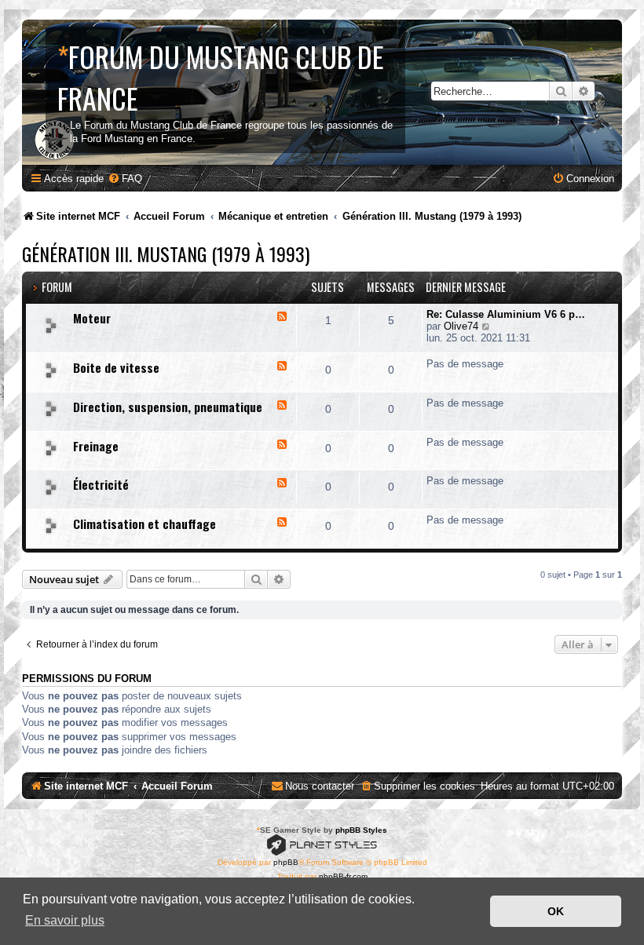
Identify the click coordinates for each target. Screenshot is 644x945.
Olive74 (461, 326)
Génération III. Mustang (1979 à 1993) (165, 253)
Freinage (96, 445)
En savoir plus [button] (64, 920)
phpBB (285, 862)
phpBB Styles (361, 830)
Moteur (92, 317)
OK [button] (555, 911)
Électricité (101, 484)
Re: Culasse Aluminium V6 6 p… (505, 314)
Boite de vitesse (116, 367)
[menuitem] (125, 178)
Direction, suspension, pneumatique (167, 406)
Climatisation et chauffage (144, 523)
